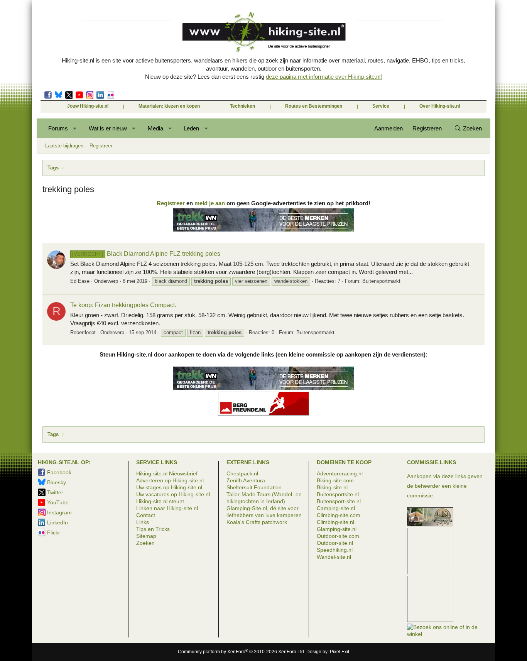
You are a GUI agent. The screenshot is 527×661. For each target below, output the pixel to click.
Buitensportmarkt (381, 281)
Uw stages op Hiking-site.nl (169, 487)
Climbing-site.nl (335, 522)
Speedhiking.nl (335, 550)
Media (155, 128)
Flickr (110, 95)
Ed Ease (80, 281)
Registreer (101, 146)
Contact (145, 515)
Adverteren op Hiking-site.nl (170, 480)
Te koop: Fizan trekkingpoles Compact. (123, 305)
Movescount (79, 95)
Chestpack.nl (242, 473)
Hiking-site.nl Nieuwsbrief (167, 473)
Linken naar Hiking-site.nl (167, 508)
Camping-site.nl (336, 508)
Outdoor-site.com (338, 536)
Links (142, 522)
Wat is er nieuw (108, 128)
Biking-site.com (335, 480)
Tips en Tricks (153, 529)
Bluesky (58, 95)
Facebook (48, 95)
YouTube (58, 502)
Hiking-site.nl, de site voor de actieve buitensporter (263, 31)
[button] (75, 128)
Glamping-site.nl (336, 529)
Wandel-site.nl (334, 557)
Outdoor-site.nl (335, 543)
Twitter (69, 95)
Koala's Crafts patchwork (256, 522)
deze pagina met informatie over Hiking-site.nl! (324, 76)
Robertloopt (83, 332)
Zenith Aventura (245, 480)
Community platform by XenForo (241, 651)
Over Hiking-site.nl (439, 106)
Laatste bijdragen (64, 146)
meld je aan (209, 203)
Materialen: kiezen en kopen (169, 106)
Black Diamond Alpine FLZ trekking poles (146, 253)
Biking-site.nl (332, 487)
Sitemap (146, 536)
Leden (191, 128)
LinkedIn (100, 95)
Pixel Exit (339, 651)
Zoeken (145, 543)
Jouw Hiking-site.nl (87, 106)
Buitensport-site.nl (339, 501)
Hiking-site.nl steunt (160, 501)
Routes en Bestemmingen (313, 106)
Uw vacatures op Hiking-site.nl (173, 494)
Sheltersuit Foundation (254, 487)
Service (380, 106)
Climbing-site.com (338, 515)
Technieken (242, 106)
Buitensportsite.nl (338, 494)
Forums (58, 128)
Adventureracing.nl (340, 473)
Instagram (89, 95)
